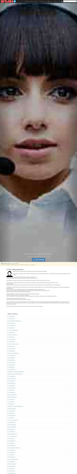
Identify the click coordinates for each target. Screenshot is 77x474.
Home (27, 1)
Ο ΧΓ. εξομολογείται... (11, 350)
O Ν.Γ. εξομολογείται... (11, 323)
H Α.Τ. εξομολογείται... (11, 450)
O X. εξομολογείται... (11, 401)
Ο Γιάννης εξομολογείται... (12, 394)
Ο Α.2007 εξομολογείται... (12, 408)
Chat (56, 1)
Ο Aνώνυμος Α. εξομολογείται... (13, 353)
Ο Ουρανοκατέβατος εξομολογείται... (14, 320)
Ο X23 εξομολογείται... (11, 457)
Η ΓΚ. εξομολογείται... (11, 399)
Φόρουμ (50, 1)
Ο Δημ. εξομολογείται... (11, 440)
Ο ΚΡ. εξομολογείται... (11, 445)
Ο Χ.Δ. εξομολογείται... (11, 452)
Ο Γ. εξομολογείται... (11, 417)
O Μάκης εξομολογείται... (12, 397)
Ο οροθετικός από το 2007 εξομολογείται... (15, 374)
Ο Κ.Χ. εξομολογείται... (11, 385)
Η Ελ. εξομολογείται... (11, 357)
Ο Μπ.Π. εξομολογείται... (12, 378)
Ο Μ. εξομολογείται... (11, 404)
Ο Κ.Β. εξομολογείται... (11, 383)
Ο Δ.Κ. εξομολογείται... (11, 387)
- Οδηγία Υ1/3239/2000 (11, 263)
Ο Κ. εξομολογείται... (11, 327)
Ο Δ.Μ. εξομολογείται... (11, 466)
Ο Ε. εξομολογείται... (11, 318)
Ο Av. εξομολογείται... (11, 461)
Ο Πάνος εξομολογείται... (12, 463)
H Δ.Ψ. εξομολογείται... (11, 362)
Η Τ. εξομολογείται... (11, 346)
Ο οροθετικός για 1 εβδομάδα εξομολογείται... (16, 371)
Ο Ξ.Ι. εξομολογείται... (11, 316)
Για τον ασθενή (34, 1)
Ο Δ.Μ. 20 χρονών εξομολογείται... (13, 447)
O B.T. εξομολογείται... (11, 364)
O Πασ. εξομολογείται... (11, 325)
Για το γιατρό (42, 1)
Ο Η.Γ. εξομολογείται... (11, 470)
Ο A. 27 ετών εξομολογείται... (12, 420)
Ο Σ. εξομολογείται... (11, 337)
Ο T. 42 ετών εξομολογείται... (12, 330)
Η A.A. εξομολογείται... (11, 392)
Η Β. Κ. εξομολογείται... (11, 376)
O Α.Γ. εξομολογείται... (11, 341)
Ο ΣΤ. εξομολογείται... (11, 431)
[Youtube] (62, 1)
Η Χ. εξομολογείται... (11, 413)
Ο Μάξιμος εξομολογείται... (12, 434)
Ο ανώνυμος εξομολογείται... (12, 459)
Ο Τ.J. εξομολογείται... (11, 332)
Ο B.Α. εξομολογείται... (11, 410)
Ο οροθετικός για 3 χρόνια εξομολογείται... (15, 406)
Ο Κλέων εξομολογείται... (12, 427)
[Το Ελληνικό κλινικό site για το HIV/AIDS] (8, 1)
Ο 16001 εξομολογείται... (12, 424)
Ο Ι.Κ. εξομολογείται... (11, 454)
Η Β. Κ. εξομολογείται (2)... (12, 436)
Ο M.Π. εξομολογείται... (11, 422)
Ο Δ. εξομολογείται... (11, 390)
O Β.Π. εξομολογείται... (11, 360)
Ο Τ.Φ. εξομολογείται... (11, 339)
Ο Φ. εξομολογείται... (11, 367)
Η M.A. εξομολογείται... (11, 473)
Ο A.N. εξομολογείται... (11, 369)
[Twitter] (59, 1)
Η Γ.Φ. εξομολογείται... (11, 380)
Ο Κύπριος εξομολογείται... (12, 334)
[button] (38, 259)
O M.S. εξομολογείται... (11, 348)
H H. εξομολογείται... (11, 438)
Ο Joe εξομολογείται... (11, 429)
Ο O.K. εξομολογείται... (11, 355)
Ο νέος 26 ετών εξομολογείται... (13, 344)
